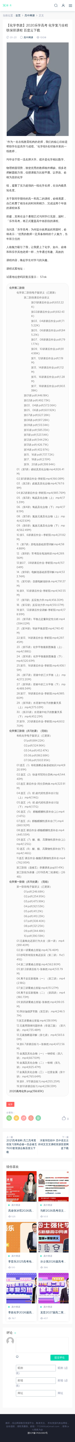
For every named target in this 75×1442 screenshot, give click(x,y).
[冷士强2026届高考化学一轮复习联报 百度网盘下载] (53, 1237)
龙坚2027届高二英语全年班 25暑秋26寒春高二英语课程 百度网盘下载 (53, 1312)
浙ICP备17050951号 (37, 1433)
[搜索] (56, 5)
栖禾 (7, 5)
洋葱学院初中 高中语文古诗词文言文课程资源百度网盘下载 (53, 1144)
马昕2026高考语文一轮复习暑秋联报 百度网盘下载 (53, 1211)
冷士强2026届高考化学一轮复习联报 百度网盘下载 (53, 1262)
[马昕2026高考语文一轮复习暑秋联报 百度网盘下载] (53, 1186)
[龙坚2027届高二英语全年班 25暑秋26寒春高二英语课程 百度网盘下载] (53, 1288)
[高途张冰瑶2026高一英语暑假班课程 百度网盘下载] (21, 1186)
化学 (10, 1104)
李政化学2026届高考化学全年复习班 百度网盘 (21, 1312)
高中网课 (28, 37)
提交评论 (59, 1357)
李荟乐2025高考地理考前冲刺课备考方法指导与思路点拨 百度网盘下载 (21, 1262)
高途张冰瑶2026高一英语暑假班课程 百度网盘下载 (21, 1211)
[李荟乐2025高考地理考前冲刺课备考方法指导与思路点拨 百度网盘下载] (21, 1237)
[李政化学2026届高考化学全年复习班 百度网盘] (21, 1288)
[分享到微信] (9, 1118)
